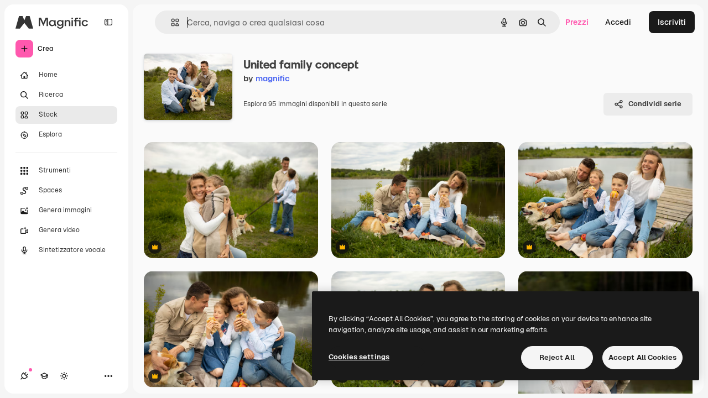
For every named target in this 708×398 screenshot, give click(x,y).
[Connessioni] (24, 376)
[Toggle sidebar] (108, 22)
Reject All (557, 357)
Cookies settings (359, 357)
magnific (273, 78)
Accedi (618, 22)
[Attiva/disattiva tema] (64, 376)
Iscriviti (672, 22)
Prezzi (577, 22)
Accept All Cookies (642, 357)
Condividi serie (654, 103)
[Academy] (44, 376)
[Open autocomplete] (170, 22)
